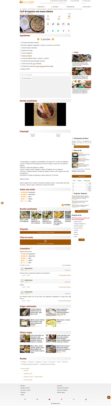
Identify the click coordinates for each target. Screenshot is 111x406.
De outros (86, 6)
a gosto (25, 69)
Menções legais (61, 392)
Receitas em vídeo (25, 388)
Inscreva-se (81, 176)
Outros (75, 236)
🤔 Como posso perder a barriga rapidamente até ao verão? (80, 202)
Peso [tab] (74, 180)
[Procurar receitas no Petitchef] (82, 3)
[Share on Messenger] (53, 31)
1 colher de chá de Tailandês (31, 63)
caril (34, 63)
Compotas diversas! (68, 220)
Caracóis (76, 230)
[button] (22, 24)
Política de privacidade (62, 388)
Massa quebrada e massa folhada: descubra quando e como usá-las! (63, 311)
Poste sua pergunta (82, 211)
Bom (29, 196)
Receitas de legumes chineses (30, 364)
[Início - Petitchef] (20, 9)
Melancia (76, 234)
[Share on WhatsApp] (58, 31)
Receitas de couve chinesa (48, 364)
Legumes (38, 361)
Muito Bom (31, 194)
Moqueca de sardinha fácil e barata (84, 160)
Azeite (23, 69)
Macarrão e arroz (28, 373)
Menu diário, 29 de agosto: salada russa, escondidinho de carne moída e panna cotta (37, 349)
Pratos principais (28, 379)
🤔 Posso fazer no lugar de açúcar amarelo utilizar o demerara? (80, 206)
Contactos (59, 385)
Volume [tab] (79, 180)
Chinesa (24, 361)
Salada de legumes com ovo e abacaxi (35, 221)
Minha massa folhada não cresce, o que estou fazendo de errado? (37, 322)
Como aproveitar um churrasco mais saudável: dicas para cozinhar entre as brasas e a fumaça (37, 339)
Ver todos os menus (79, 169)
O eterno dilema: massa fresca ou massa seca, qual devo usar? (36, 311)
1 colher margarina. (27, 53)
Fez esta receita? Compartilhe (45, 243)
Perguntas (70, 6)
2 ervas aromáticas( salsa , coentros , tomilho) (35, 58)
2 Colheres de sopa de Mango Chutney (33, 61)
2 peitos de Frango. (27, 50)
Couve (45, 361)
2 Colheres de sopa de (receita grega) (37, 66)
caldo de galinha (27, 55)
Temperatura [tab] (87, 180)
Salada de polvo (78, 221)
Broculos (65, 361)
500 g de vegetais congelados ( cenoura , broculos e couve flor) (40, 45)
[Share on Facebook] (47, 31)
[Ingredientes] (2, 203)
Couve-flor (52, 361)
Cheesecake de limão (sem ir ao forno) (84, 165)
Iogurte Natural (39, 66)
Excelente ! (31, 192)
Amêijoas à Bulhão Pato (80, 223)
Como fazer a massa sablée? (63, 320)
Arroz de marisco (78, 228)
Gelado (76, 232)
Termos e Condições (62, 390)
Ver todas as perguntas (85, 209)
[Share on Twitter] (63, 31)
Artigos (55, 6)
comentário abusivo (65, 275)
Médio (30, 199)
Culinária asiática (38, 376)
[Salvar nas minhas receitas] (47, 24)
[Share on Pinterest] (69, 31)
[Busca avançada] (85, 3)
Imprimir (88, 169)
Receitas (41, 6)
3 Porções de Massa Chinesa (30, 42)
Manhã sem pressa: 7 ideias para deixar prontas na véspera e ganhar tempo (63, 348)
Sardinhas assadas (78, 226)
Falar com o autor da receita (46, 232)
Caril (59, 361)
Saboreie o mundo (28, 376)
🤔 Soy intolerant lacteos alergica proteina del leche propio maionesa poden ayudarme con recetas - (80, 197)
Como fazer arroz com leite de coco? (84, 155)
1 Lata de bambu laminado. (29, 48)
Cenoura (31, 361)
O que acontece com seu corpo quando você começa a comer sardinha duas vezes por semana (63, 339)
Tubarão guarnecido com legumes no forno (58, 222)
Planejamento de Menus (80, 146)
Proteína (26, 370)
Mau (29, 201)
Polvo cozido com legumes (24, 220)
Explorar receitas (25, 368)
